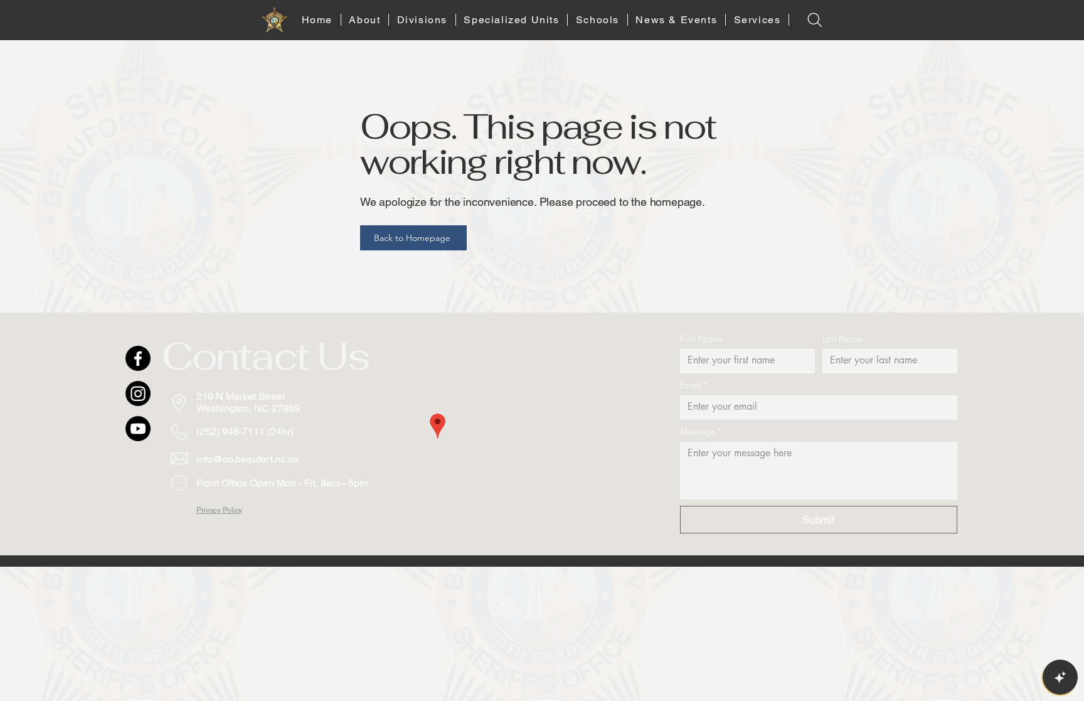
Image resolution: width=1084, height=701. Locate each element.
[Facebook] (138, 358)
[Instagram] (138, 393)
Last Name (842, 338)
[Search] (814, 20)
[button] (365, 20)
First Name (701, 338)
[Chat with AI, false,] (1060, 677)
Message (701, 431)
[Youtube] (138, 428)
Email (694, 385)
